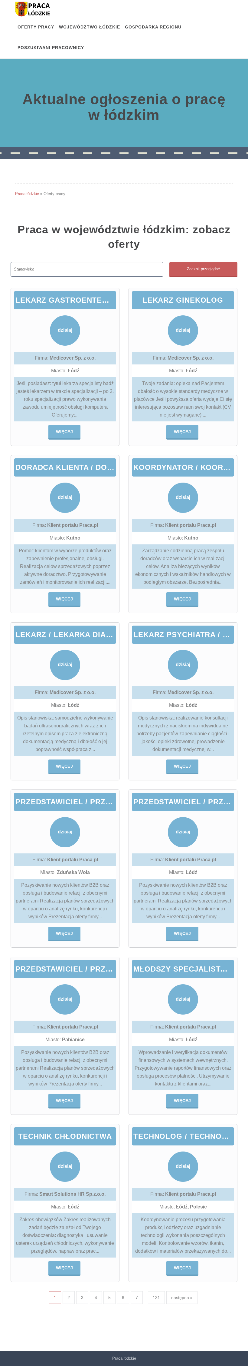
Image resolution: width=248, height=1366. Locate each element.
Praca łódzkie (27, 193)
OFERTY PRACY (36, 27)
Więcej (64, 431)
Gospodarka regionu (153, 27)
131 (156, 1297)
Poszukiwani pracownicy (51, 47)
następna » (182, 1297)
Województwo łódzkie (89, 27)
